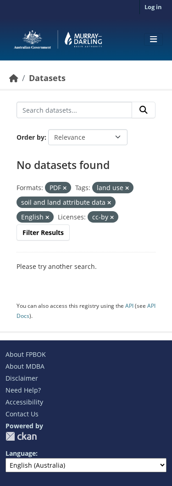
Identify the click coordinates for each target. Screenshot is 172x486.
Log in (153, 7)
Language (21, 453)
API (129, 306)
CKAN (21, 436)
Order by (30, 137)
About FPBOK (26, 354)
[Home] (13, 77)
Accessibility (24, 402)
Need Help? (23, 390)
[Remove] (65, 188)
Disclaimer (22, 378)
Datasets (47, 77)
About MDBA (25, 366)
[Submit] (143, 110)
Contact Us (22, 414)
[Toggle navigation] (153, 39)
